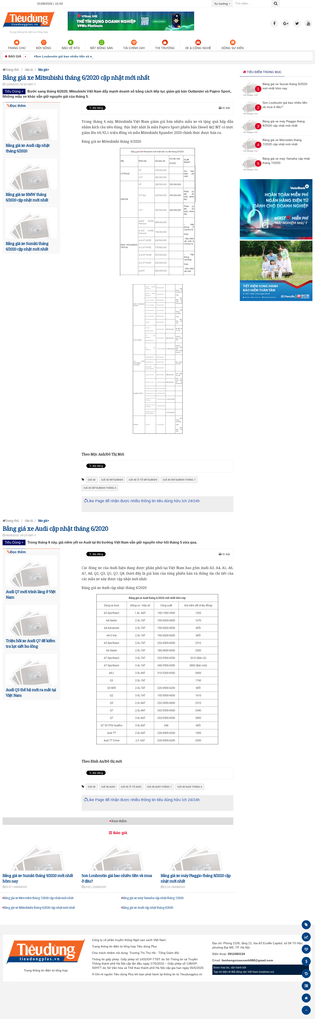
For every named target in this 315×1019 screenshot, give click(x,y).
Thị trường (165, 48)
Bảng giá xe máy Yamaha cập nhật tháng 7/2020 (152, 898)
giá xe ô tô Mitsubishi (143, 479)
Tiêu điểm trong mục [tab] (264, 72)
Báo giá (119, 833)
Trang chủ (17, 48)
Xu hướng (223, 3)
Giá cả (29, 69)
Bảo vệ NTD (71, 48)
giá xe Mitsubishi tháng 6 (100, 488)
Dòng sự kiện (233, 48)
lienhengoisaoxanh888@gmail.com (247, 960)
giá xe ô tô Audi (131, 786)
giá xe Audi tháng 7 (159, 786)
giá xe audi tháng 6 (189, 786)
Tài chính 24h (134, 48)
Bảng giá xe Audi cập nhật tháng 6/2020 (147, 907)
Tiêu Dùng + (14, 91)
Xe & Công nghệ (198, 48)
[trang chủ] (29, 28)
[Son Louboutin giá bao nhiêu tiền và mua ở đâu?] (250, 115)
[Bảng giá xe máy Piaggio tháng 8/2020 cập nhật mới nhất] (250, 134)
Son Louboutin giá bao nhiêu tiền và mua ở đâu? (71, 56)
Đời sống (43, 48)
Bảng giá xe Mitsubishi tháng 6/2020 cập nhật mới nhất (39, 907)
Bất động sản (101, 48)
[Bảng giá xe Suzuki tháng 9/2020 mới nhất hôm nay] (250, 97)
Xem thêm (119, 821)
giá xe (92, 479)
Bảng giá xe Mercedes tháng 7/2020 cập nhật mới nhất (38, 898)
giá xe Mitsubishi (112, 479)
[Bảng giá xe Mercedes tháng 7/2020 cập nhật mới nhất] (250, 153)
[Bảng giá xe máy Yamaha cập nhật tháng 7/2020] (250, 171)
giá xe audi (108, 786)
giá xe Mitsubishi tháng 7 (179, 479)
